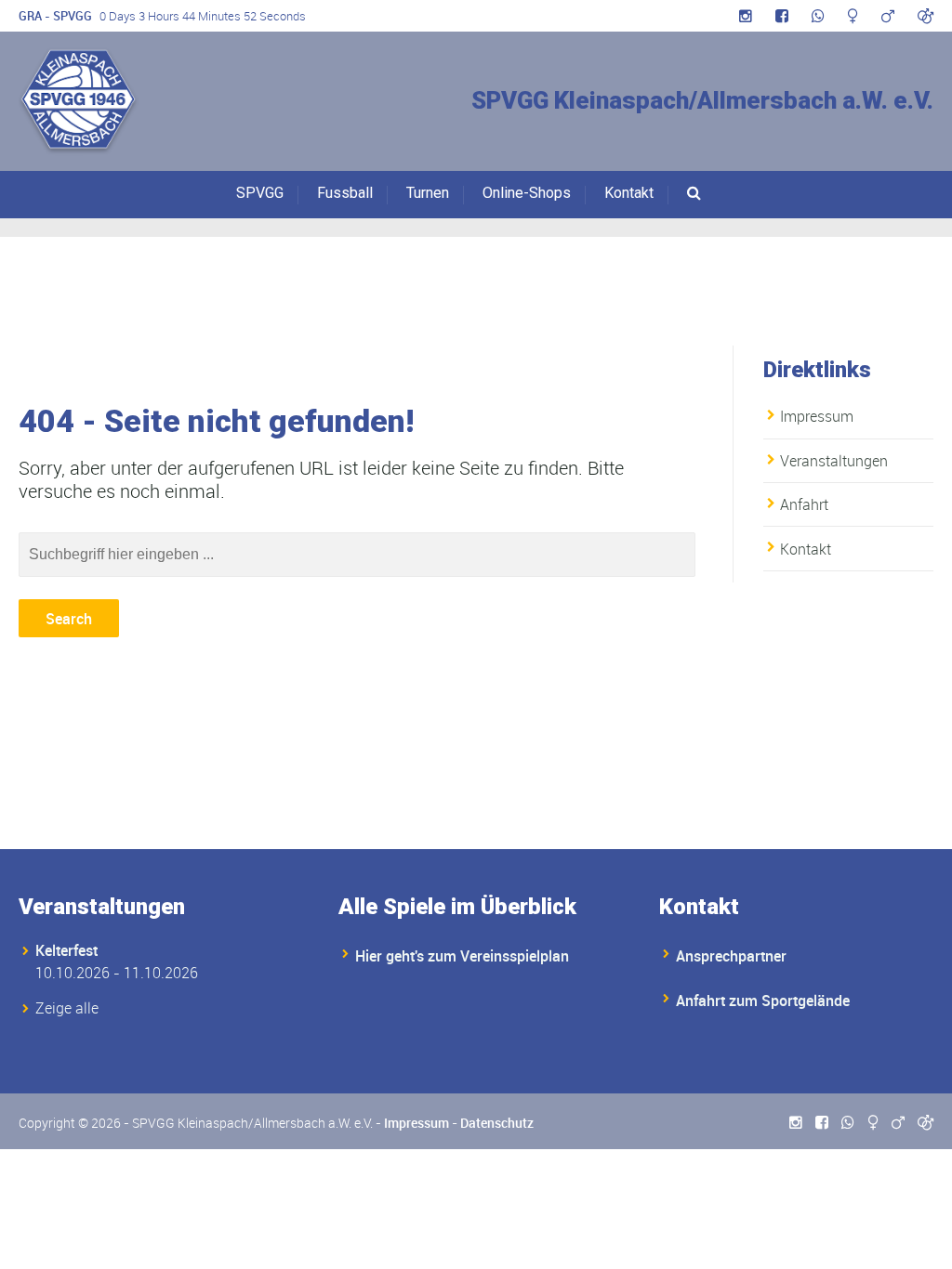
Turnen (427, 193)
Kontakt (629, 193)
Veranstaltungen (834, 461)
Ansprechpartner (731, 956)
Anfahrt (804, 504)
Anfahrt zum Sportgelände (763, 1000)
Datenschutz (497, 1123)
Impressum (816, 416)
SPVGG (260, 193)
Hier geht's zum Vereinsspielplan (462, 956)
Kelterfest (66, 950)
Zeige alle (67, 1008)
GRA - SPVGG (55, 15)
